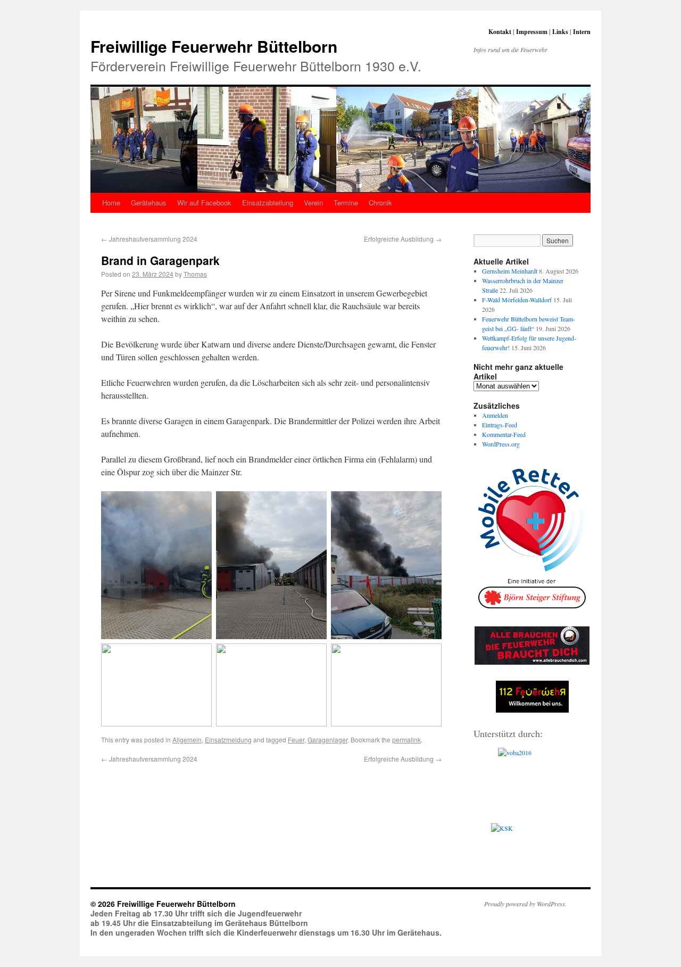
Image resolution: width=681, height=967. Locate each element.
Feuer (296, 739)
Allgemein (187, 739)
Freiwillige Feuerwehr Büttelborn (213, 46)
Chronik (380, 202)
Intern (582, 31)
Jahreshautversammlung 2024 (149, 238)
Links (560, 31)
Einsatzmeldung (228, 739)
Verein (313, 202)
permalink (406, 739)
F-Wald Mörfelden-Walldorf (517, 299)
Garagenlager (327, 739)
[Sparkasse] (532, 851)
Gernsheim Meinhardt (509, 271)
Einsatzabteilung (267, 202)
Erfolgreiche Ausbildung (403, 238)
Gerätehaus (149, 202)
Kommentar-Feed (504, 434)
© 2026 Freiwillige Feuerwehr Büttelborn (163, 903)
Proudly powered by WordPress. (525, 903)
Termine (346, 202)
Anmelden (495, 415)
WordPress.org (501, 444)
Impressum (531, 31)
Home (111, 202)
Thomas (195, 273)
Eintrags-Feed (499, 424)
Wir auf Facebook (204, 202)
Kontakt (499, 31)
